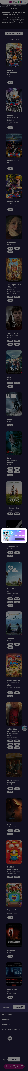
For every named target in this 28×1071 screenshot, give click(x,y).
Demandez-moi (20, 539)
